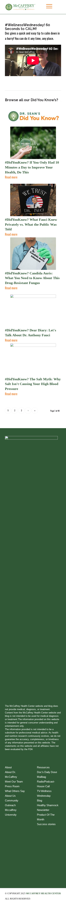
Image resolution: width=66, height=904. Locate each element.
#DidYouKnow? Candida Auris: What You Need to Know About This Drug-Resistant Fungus (32, 278)
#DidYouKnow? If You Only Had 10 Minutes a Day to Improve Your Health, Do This (32, 167)
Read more (11, 177)
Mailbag (41, 776)
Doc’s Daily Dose (47, 772)
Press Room (12, 786)
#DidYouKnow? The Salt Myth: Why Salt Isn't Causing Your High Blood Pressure (33, 384)
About (8, 767)
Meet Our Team (14, 781)
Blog (39, 800)
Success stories (46, 824)
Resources (43, 767)
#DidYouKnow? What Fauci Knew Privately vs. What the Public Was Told (31, 224)
